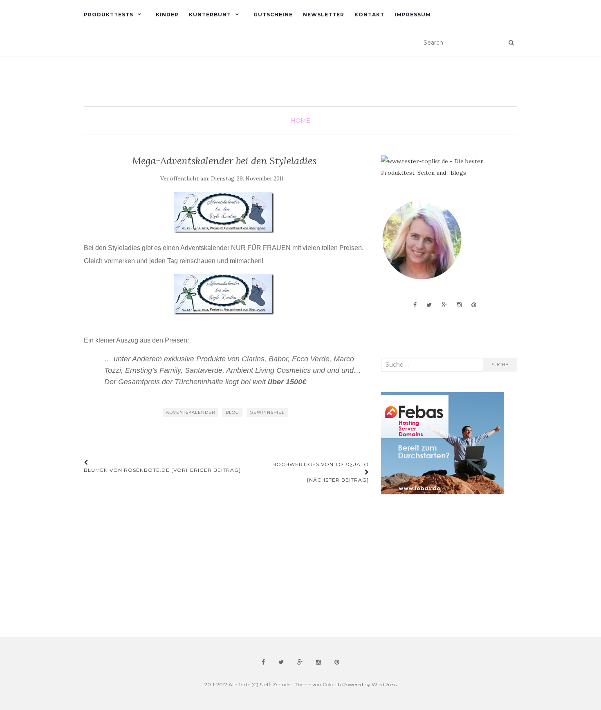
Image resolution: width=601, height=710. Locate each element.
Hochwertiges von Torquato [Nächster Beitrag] (320, 472)
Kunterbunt (210, 14)
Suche (500, 364)
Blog (232, 412)
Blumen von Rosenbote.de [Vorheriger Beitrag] (162, 470)
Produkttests (108, 14)
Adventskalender (190, 412)
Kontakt (369, 14)
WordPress (384, 684)
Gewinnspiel (267, 412)
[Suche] (511, 42)
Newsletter (323, 14)
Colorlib (332, 684)
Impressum (413, 14)
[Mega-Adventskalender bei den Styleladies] (224, 212)
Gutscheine (273, 14)
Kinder (167, 14)
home (300, 120)
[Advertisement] (442, 566)
